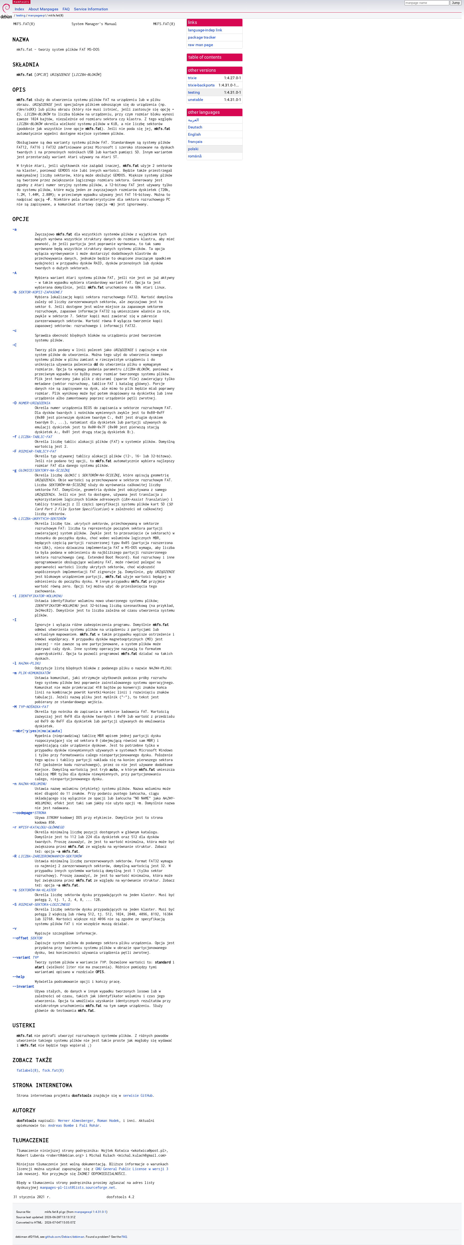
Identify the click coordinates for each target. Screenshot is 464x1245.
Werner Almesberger (76, 1120)
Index (19, 9)
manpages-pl (37, 15)
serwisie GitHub (137, 1095)
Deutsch (195, 127)
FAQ (66, 9)
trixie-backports (201, 85)
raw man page (200, 44)
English (194, 134)
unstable (195, 99)
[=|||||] (37, 731)
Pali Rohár (89, 1125)
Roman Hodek (108, 1120)
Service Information (91, 9)
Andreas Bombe (61, 1125)
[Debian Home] (6, 10)
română (195, 156)
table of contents (205, 57)
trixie (192, 78)
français (195, 141)
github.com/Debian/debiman (64, 1236)
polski (193, 149)
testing (20, 15)
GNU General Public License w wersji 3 (131, 1169)
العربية (193, 120)
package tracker (202, 37)
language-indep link (205, 30)
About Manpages (43, 9)
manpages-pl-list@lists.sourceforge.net (77, 1187)
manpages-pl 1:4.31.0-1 (90, 1212)
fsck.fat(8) (53, 1070)
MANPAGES (21, 1)
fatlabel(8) (27, 1070)
